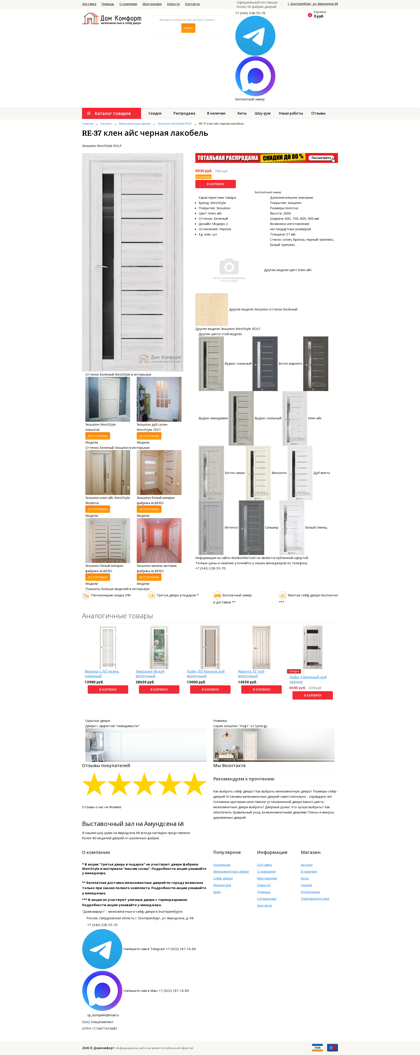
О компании (128, 4)
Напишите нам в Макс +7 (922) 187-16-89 (156, 990)
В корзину (215, 184)
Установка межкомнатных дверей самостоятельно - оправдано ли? (279, 796)
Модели (91, 442)
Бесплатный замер (250, 99)
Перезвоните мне (315, 898)
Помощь (108, 4)
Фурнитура (222, 885)
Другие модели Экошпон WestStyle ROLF (227, 328)
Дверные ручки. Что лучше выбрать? (294, 807)
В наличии (216, 113)
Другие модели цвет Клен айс (288, 270)
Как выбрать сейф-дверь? (233, 791)
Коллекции (221, 864)
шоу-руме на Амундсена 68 (118, 832)
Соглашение (266, 898)
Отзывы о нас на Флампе (101, 807)
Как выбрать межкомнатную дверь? (283, 791)
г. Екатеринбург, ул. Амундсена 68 (313, 4)
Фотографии (97, 436)
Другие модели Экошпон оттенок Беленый (263, 309)
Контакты (192, 4)
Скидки (155, 113)
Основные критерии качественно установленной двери (257, 801)
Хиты (242, 113)
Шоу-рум (263, 113)
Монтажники (152, 4)
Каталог (307, 864)
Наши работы (291, 113)
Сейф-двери (223, 878)
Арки (217, 892)
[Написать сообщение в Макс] (255, 76)
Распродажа (184, 113)
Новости (173, 4)
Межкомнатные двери (231, 871)
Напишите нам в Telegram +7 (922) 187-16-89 (159, 949)
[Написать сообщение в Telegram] (255, 35)
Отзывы (318, 113)
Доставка (89, 4)
